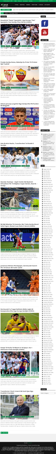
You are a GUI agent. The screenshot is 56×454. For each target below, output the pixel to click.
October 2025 (47, 188)
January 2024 (46, 228)
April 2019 (46, 336)
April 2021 (46, 290)
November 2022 (47, 254)
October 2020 (47, 302)
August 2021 (46, 283)
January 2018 (46, 365)
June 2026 (46, 173)
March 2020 (46, 315)
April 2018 (46, 359)
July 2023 (45, 239)
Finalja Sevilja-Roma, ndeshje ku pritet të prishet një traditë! (19, 63)
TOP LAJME (30, 46)
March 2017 (46, 384)
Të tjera (23, 375)
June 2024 (46, 218)
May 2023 (46, 243)
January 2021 (46, 296)
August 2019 (46, 328)
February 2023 (47, 249)
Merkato (27, 165)
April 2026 (46, 176)
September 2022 (47, 258)
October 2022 (47, 256)
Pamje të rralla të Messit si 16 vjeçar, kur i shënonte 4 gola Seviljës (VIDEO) (16, 348)
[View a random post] (54, 10)
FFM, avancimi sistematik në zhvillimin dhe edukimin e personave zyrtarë (49, 62)
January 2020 (46, 319)
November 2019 (47, 323)
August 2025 (46, 192)
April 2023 (46, 245)
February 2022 (47, 271)
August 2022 (46, 260)
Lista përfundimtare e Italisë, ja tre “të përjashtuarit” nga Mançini (48, 142)
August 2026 (46, 169)
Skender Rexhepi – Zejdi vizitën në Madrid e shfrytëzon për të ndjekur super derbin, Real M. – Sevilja (19, 184)
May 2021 (46, 289)
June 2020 (46, 309)
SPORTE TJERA (34, 4)
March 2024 (46, 224)
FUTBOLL (16, 4)
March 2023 (46, 247)
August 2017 (46, 374)
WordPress (24, 445)
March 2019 (46, 338)
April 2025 (46, 199)
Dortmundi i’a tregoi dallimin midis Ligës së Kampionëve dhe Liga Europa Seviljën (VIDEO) (17, 310)
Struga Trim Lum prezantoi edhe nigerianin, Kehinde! (49, 94)
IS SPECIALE (41, 4)
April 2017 (46, 382)
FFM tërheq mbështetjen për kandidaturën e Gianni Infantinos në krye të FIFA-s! (49, 106)
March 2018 (46, 361)
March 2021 (46, 292)
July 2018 (45, 353)
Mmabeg (45, 158)
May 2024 (46, 220)
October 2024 (47, 211)
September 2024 (47, 213)
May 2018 (46, 357)
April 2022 (46, 268)
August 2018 (46, 351)
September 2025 (47, 190)
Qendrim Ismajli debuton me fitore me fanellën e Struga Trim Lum (49, 117)
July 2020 (45, 308)
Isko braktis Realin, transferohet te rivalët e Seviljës (17, 144)
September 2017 (47, 372)
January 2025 (46, 205)
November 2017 (47, 368)
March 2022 (46, 270)
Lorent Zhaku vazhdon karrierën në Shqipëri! (48, 90)
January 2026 (46, 182)
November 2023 (47, 232)
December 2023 (47, 230)
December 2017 (47, 366)
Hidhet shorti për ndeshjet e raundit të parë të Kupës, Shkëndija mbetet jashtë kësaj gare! (49, 85)
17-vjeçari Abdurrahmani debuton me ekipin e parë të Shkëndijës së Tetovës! (49, 122)
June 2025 (46, 195)
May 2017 (46, 380)
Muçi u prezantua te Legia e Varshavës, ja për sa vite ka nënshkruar (48, 148)
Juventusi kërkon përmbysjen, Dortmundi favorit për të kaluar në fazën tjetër (19, 267)
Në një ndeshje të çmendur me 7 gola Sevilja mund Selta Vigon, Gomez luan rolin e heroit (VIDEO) (20, 225)
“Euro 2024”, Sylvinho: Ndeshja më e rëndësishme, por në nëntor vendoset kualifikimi (48, 137)
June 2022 (46, 264)
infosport (3, 47)
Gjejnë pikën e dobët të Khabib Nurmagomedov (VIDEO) (49, 159)
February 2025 (47, 203)
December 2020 (47, 298)
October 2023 (47, 233)
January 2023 (46, 251)
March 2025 (46, 201)
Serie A (32, 416)
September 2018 (47, 349)
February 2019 (47, 340)
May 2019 (46, 334)
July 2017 (45, 376)
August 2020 (46, 306)
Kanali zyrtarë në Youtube (43, 0)
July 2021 (45, 285)
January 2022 (46, 273)
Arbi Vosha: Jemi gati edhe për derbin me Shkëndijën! (49, 74)
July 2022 (45, 262)
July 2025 (45, 194)
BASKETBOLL (22, 4)
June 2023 (46, 241)
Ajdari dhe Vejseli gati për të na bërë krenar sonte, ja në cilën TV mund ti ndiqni (49, 45)
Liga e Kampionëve (25, 293)
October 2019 (47, 325)
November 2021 (47, 277)
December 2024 (47, 207)
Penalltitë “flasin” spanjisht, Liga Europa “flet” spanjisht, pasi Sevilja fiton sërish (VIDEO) (18, 21)
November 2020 (47, 300)
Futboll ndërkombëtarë (15, 46)
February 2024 (47, 226)
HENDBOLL (28, 4)
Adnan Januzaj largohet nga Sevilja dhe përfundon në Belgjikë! (20, 105)
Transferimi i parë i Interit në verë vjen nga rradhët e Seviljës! (17, 392)
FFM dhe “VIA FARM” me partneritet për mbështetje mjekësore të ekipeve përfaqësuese (49, 112)
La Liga (32, 126)
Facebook (51, 0)
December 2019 (47, 321)
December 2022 (47, 252)
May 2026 (46, 175)
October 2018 (47, 347)
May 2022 (46, 266)
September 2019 (47, 327)
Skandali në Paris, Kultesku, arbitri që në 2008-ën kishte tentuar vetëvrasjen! (48, 154)
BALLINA (3, 46)
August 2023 (46, 237)
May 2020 (46, 311)
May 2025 (46, 197)
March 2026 (46, 178)
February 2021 (47, 294)
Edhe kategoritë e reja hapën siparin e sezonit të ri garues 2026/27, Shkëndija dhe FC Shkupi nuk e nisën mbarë (49, 56)
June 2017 (46, 378)
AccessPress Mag (35, 445)
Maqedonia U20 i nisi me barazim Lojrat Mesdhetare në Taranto (49, 79)
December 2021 (47, 275)
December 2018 (47, 344)
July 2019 (45, 330)
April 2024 (46, 222)
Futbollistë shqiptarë (26, 126)
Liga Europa (24, 46)
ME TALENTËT (47, 4)
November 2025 (47, 186)
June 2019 (46, 332)
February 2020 (47, 317)
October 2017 (47, 370)
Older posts (5, 432)
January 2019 (46, 342)
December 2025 (47, 184)
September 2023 (47, 235)
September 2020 (47, 304)
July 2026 (45, 171)
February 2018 (47, 363)
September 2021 (47, 281)
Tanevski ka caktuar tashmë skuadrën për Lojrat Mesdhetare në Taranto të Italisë (48, 99)
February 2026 (47, 180)
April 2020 (46, 313)
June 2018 (46, 355)
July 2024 (45, 216)
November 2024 (47, 209)
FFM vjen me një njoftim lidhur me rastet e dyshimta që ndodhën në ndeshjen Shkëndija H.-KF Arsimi (49, 69)
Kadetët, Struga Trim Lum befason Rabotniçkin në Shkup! (49, 50)
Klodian (45, 141)
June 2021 (46, 287)
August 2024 (46, 214)
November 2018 (47, 346)
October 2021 (47, 279)
